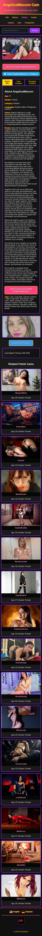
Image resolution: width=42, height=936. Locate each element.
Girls (7, 17)
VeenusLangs (21, 764)
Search (34, 30)
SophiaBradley (21, 528)
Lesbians (11, 23)
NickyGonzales (21, 562)
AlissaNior (21, 865)
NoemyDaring (21, 696)
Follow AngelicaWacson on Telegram (22, 74)
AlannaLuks (21, 730)
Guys (19, 23)
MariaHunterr (21, 494)
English (16, 912)
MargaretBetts (21, 393)
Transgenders (29, 23)
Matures (15, 17)
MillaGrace (21, 899)
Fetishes (24, 17)
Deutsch (29, 912)
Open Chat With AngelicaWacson (21, 67)
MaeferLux (21, 831)
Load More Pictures (21, 343)
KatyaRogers (21, 595)
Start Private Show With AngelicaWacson (21, 290)
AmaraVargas (21, 663)
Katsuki (21, 460)
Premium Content (32, 82)
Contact (21, 928)
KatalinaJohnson (21, 629)
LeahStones (21, 797)
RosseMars (21, 427)
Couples (34, 17)
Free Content (18, 82)
